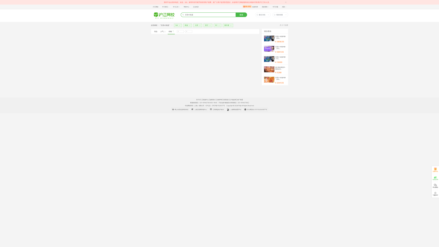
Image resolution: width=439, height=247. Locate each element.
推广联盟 (240, 100)
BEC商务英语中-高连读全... (280, 68)
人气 (162, 31)
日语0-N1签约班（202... (280, 47)
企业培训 (196, 7)
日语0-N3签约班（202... (280, 78)
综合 (155, 31)
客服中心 (206, 100)
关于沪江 (199, 100)
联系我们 (226, 100)
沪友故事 (233, 100)
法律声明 (219, 100)
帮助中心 (186, 7)
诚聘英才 (212, 100)
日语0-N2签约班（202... (280, 37)
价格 (170, 31)
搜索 (241, 15)
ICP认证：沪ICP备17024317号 (215, 105)
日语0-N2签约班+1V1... (280, 58)
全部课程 (154, 25)
